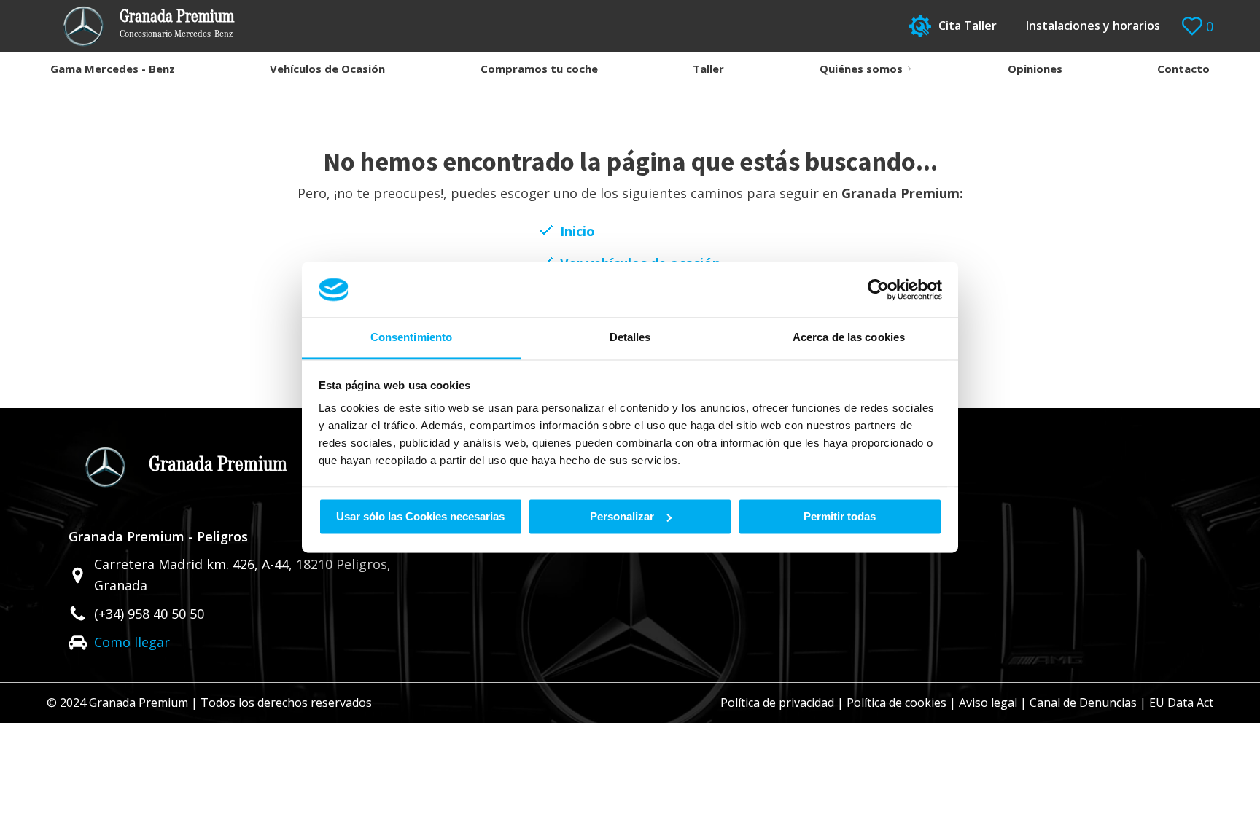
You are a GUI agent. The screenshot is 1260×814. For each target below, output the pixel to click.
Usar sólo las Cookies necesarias (420, 516)
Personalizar (622, 516)
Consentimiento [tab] (411, 338)
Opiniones (1035, 68)
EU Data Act (1181, 702)
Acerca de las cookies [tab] (849, 338)
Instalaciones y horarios (1093, 25)
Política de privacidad (777, 702)
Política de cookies (896, 702)
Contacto (1183, 68)
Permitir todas (840, 516)
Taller (708, 68)
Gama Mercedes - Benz (112, 68)
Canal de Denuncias (1083, 702)
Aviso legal (988, 702)
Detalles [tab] (630, 338)
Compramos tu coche (539, 68)
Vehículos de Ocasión (327, 68)
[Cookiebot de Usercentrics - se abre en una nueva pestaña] (878, 289)
